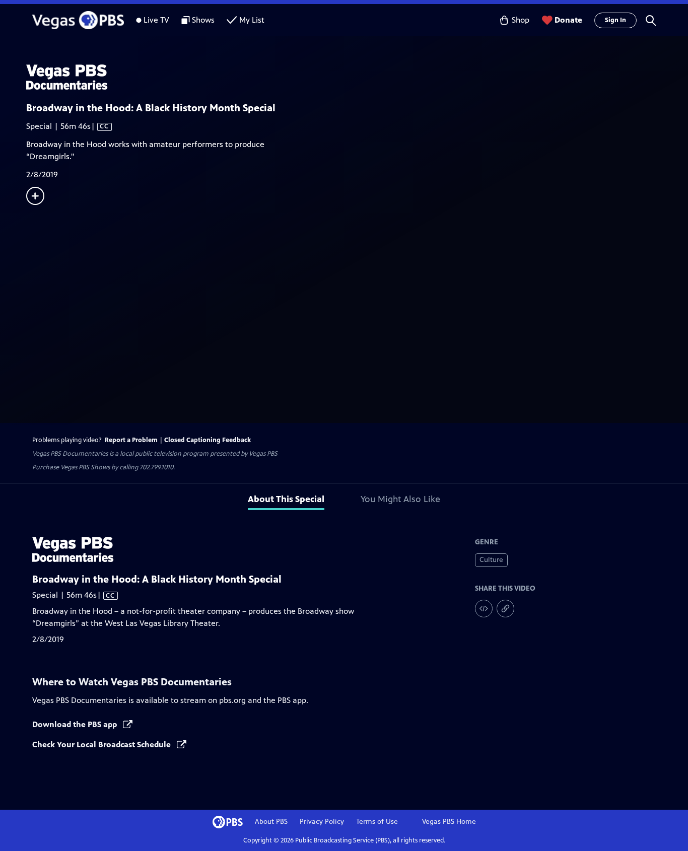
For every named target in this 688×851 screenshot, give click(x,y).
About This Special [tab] (286, 499)
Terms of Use (377, 821)
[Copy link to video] (505, 608)
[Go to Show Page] (357, 77)
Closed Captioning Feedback (207, 440)
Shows (203, 20)
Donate (568, 20)
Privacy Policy (322, 821)
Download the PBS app (75, 724)
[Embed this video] (484, 608)
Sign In (615, 20)
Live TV (156, 20)
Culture (491, 559)
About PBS (271, 821)
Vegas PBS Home (449, 821)
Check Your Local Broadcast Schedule (102, 744)
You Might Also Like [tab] (400, 499)
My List (251, 20)
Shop (520, 20)
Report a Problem (131, 440)
